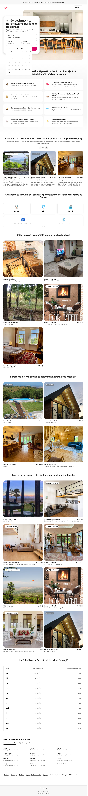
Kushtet (47, 793)
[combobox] (21, 37)
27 (19, 69)
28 (22, 69)
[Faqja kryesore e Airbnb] (7, 7)
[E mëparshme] (40, 147)
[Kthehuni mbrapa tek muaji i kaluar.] (9, 48)
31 (9, 73)
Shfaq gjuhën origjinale (58, 2)
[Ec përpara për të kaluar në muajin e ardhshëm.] (29, 48)
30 (29, 69)
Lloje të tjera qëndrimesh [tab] (26, 743)
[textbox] (14, 43)
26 (15, 69)
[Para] (46, 147)
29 (26, 69)
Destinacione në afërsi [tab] (9, 743)
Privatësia (40, 793)
